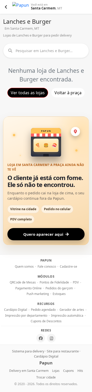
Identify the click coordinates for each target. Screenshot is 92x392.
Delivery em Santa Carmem (29, 371)
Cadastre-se (68, 267)
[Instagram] (51, 338)
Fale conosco (47, 267)
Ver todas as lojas (28, 93)
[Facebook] (40, 338)
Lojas (56, 371)
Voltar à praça (68, 93)
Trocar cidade (46, 377)
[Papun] (20, 7)
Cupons (68, 371)
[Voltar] (6, 7)
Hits (80, 371)
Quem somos (24, 267)
